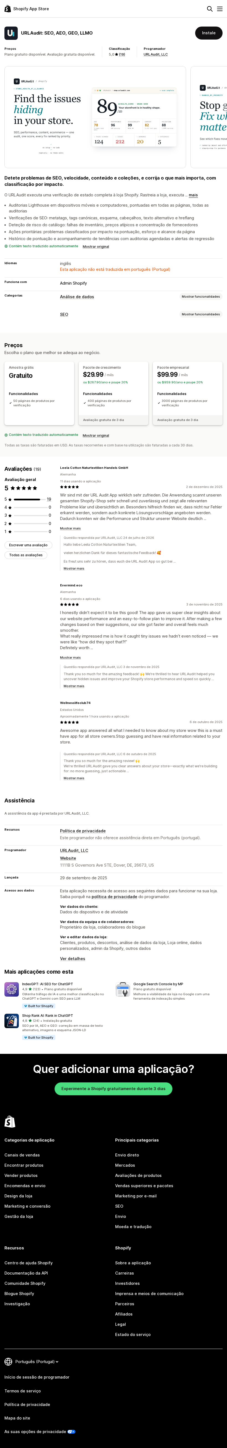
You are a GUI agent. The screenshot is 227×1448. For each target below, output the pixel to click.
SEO (64, 314)
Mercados (125, 1165)
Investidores (127, 1283)
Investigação (17, 1303)
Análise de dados (77, 296)
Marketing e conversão (27, 1206)
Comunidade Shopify (24, 1283)
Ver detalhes (72, 958)
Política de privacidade (83, 830)
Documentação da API (26, 1273)
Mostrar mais (70, 528)
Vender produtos (21, 1175)
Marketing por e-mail (136, 1196)
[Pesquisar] (210, 9)
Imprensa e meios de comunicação (149, 1293)
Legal (120, 1324)
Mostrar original (96, 247)
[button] (57, 995)
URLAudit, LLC (156, 54)
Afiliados (124, 1314)
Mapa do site (17, 1418)
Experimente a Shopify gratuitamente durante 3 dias (113, 1088)
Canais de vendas (22, 1155)
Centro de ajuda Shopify (28, 1262)
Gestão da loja (18, 1216)
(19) (122, 54)
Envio (120, 1216)
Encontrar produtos (23, 1165)
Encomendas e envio (24, 1185)
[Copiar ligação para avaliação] (131, 468)
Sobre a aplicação (133, 1262)
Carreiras (124, 1273)
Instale (209, 32)
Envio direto (127, 1155)
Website (68, 858)
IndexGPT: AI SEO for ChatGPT (47, 984)
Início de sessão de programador (36, 1377)
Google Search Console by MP (158, 984)
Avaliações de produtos (138, 1175)
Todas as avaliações (26, 555)
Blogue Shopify (19, 1293)
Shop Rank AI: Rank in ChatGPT (47, 1015)
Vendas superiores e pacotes (144, 1185)
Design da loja (18, 1196)
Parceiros (124, 1303)
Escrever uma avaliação (28, 545)
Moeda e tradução (133, 1226)
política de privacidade (114, 896)
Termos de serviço (22, 1391)
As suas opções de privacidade (35, 1431)
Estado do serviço (133, 1334)
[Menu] (220, 9)
